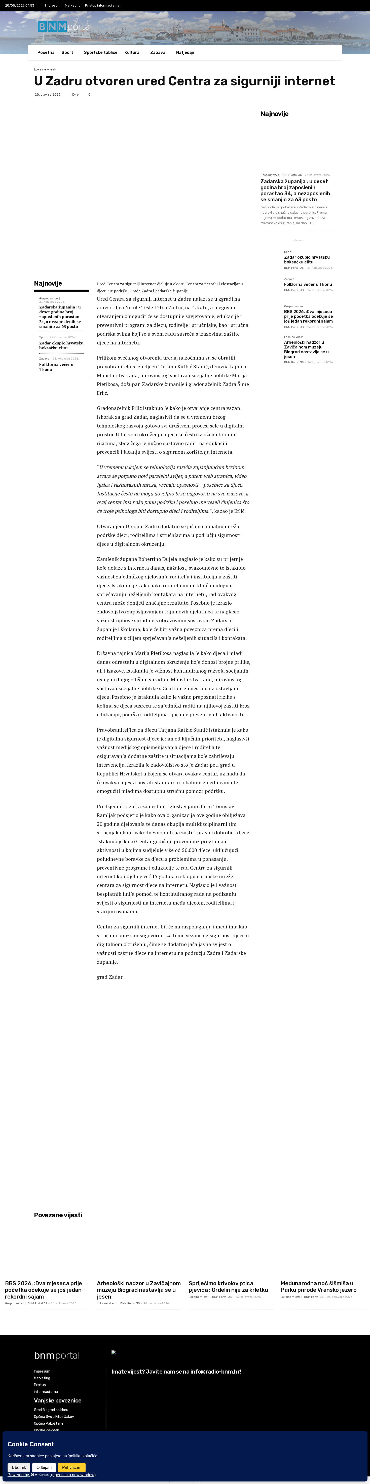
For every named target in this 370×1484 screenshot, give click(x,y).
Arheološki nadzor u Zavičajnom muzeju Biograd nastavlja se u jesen (306, 349)
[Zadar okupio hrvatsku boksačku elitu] (270, 260)
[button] (328, 52)
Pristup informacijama (102, 5)
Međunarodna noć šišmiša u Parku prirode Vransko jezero (319, 1286)
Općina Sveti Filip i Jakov (54, 1417)
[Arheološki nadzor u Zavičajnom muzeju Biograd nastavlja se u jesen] (270, 345)
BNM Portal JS (292, 175)
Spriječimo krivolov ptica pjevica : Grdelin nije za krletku (228, 1286)
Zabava (44, 358)
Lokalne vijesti (45, 69)
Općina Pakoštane (48, 1423)
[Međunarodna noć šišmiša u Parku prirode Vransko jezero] (323, 1249)
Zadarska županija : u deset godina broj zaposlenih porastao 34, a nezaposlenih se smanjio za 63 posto (60, 316)
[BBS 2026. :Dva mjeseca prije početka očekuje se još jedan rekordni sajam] (270, 315)
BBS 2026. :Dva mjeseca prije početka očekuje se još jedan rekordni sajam (308, 316)
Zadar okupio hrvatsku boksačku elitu (61, 345)
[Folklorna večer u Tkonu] (270, 287)
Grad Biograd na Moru (51, 1410)
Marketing (73, 5)
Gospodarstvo (48, 298)
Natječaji (185, 52)
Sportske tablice (101, 52)
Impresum (52, 5)
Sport (43, 337)
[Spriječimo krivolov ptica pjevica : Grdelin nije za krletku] (231, 1249)
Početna (46, 52)
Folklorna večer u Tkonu (56, 367)
